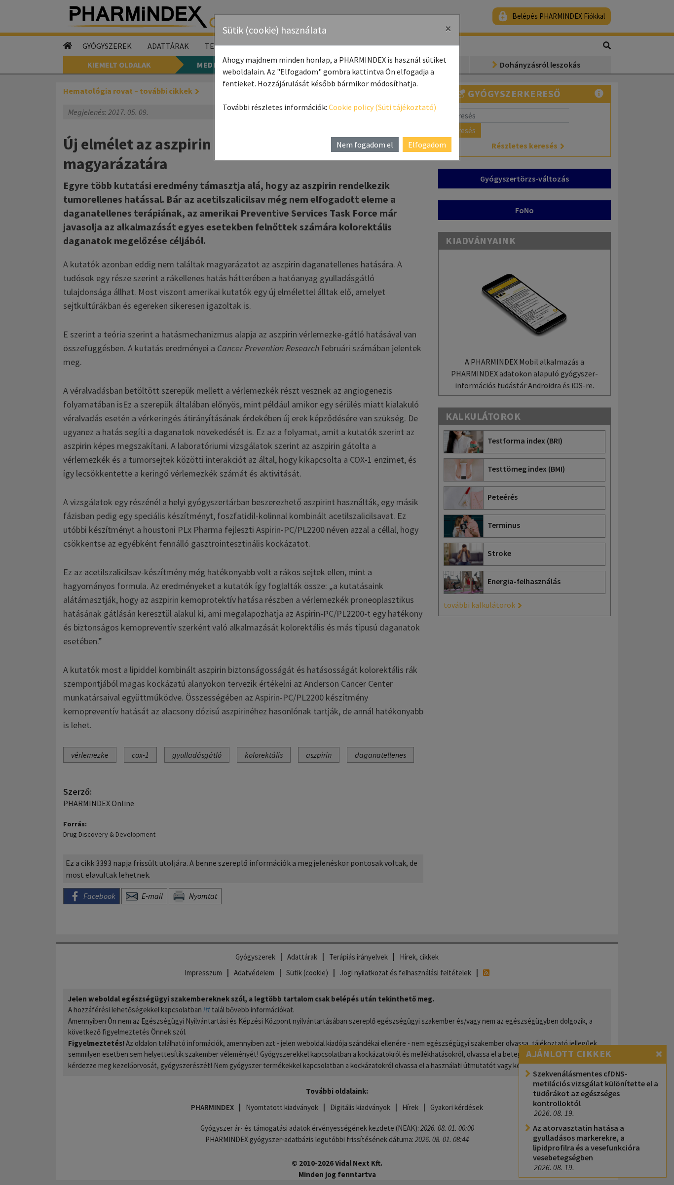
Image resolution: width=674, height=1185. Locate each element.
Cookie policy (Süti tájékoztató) (382, 107)
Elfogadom (427, 144)
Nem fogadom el (365, 144)
